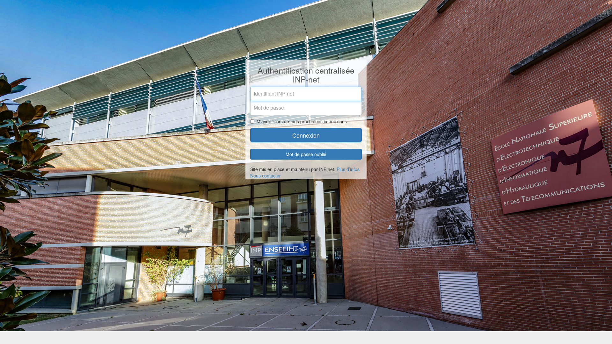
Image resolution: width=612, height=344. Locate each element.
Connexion (306, 135)
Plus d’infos (348, 169)
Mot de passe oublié (306, 154)
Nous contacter (265, 175)
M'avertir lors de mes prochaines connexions (302, 121)
